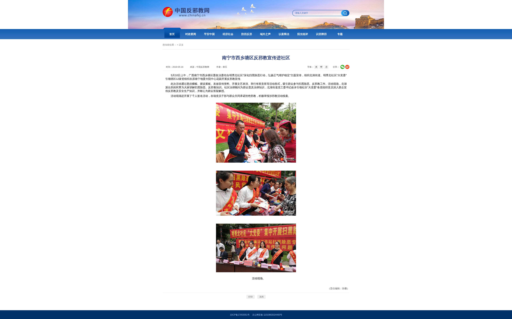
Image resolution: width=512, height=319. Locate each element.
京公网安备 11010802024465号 (267, 315)
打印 (250, 297)
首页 (172, 34)
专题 (340, 34)
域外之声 (265, 34)
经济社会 (228, 34)
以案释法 (284, 34)
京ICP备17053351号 (240, 315)
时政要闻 (190, 34)
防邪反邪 (246, 34)
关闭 (261, 297)
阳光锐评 (302, 34)
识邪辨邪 (321, 34)
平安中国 (209, 34)
